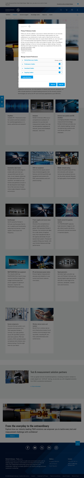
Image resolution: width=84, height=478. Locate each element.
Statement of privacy (26, 51)
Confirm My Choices (27, 77)
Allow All (53, 84)
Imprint (23, 52)
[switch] (60, 64)
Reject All (61, 84)
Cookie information (26, 49)
